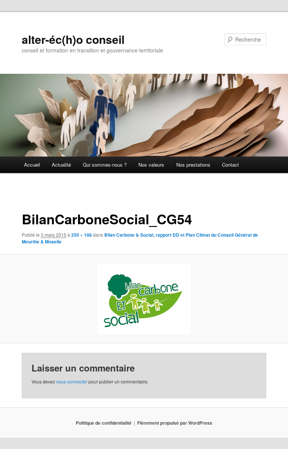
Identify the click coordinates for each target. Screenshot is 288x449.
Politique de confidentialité (104, 422)
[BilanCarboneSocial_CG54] (144, 299)
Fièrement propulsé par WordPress (174, 422)
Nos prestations (193, 164)
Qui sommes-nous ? (105, 164)
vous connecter (71, 381)
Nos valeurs (151, 164)
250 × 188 (81, 234)
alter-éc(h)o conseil (73, 39)
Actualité (61, 164)
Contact (230, 164)
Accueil (32, 164)
